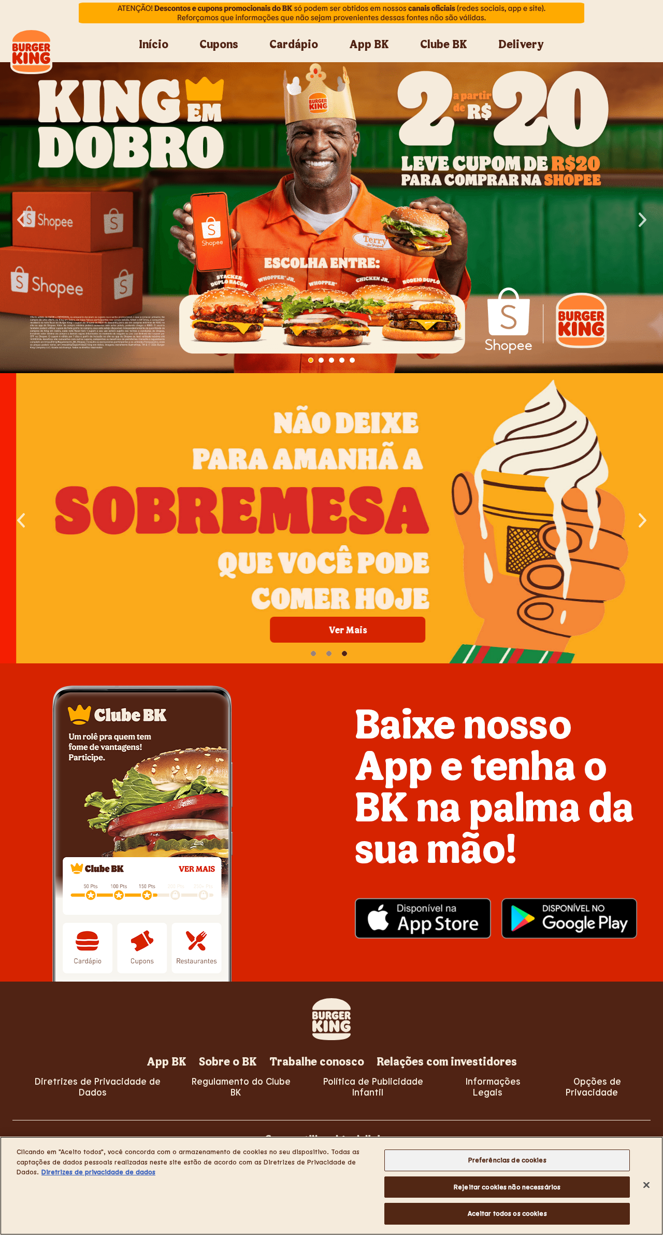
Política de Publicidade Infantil (373, 1086)
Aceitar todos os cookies (507, 1213)
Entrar (630, 49)
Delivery (521, 43)
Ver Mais (331, 629)
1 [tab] (310, 360)
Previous (21, 217)
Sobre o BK (228, 1061)
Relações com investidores (447, 1061)
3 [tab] (331, 360)
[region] (331, 1186)
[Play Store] (569, 918)
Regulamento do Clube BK (241, 1086)
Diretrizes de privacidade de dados (98, 1172)
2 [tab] (321, 360)
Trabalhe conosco (316, 1061)
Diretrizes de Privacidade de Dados (98, 1086)
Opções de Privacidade (593, 1086)
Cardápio (293, 43)
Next (642, 217)
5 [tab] (352, 360)
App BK (369, 43)
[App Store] (423, 918)
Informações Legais (493, 1086)
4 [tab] (341, 360)
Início (153, 43)
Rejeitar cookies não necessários (507, 1187)
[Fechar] (646, 1185)
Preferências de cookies (507, 1160)
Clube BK (443, 43)
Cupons (218, 43)
